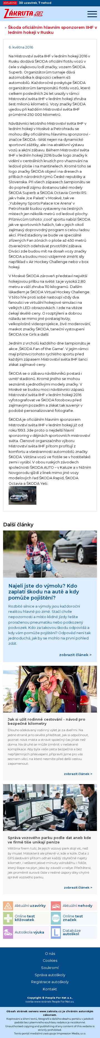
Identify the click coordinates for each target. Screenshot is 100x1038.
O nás (50, 954)
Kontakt (50, 989)
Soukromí (50, 968)
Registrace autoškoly (50, 982)
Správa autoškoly (50, 975)
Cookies (50, 960)
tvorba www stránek (38, 1001)
